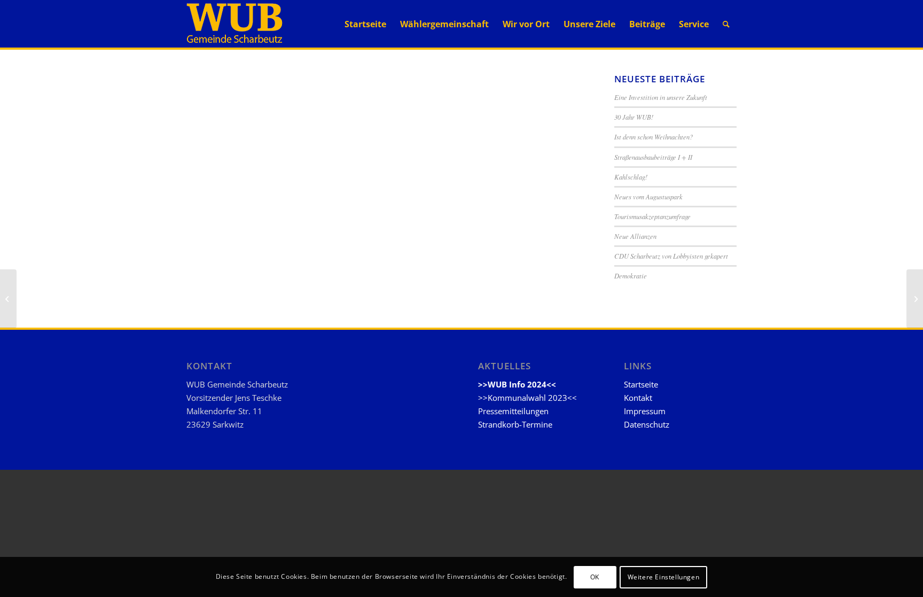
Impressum (645, 411)
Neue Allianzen (635, 236)
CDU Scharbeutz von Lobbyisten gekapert (671, 255)
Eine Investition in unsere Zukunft (660, 97)
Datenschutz (646, 424)
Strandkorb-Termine (515, 424)
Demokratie (630, 275)
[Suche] (726, 24)
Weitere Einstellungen (664, 576)
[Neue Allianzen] (8, 298)
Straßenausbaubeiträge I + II (653, 156)
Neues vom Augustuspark (648, 196)
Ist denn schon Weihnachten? (653, 136)
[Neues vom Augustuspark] (914, 298)
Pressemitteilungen (513, 411)
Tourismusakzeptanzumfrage (652, 216)
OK (594, 576)
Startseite (641, 384)
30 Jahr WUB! (633, 116)
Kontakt (638, 397)
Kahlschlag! (630, 176)
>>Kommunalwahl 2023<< (527, 397)
